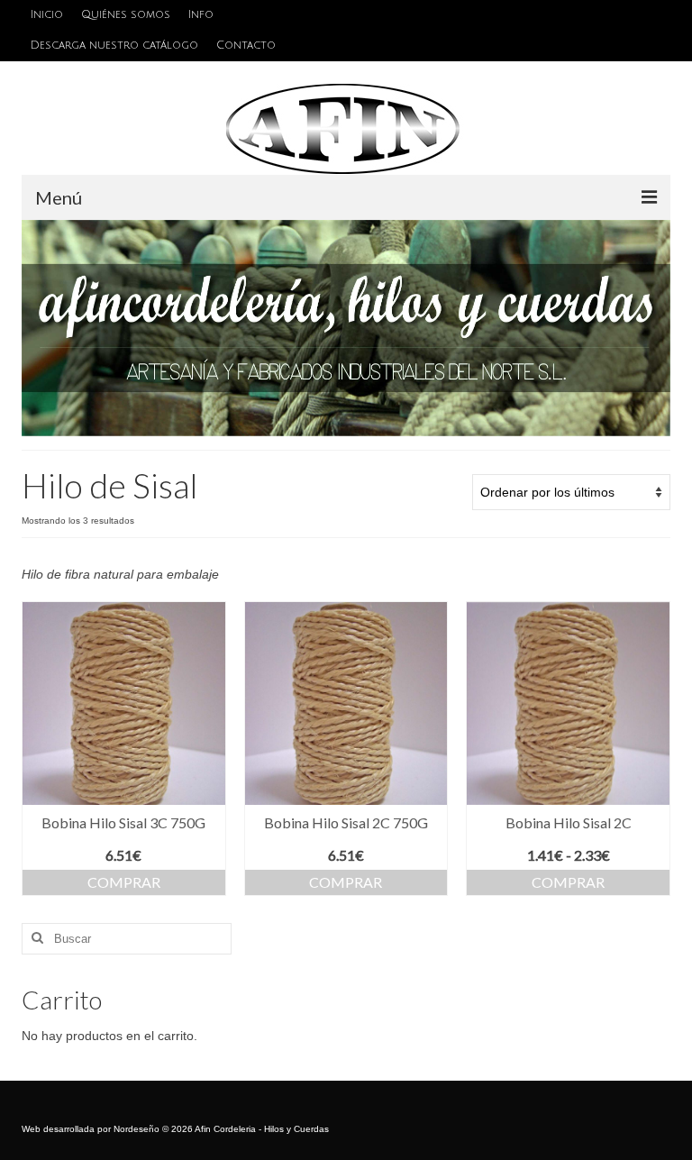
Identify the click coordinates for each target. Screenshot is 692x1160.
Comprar (123, 882)
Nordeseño (136, 1129)
